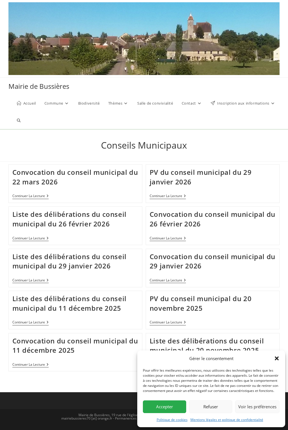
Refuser (210, 406)
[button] (277, 358)
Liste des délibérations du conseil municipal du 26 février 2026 (69, 219)
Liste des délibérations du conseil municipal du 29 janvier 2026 (69, 261)
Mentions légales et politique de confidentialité (226, 419)
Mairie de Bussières (38, 86)
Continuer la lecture (30, 196)
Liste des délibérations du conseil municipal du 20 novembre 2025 (207, 345)
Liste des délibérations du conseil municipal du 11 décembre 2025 (69, 303)
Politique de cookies (172, 419)
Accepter (164, 406)
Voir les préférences (257, 406)
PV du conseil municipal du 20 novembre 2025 (200, 303)
